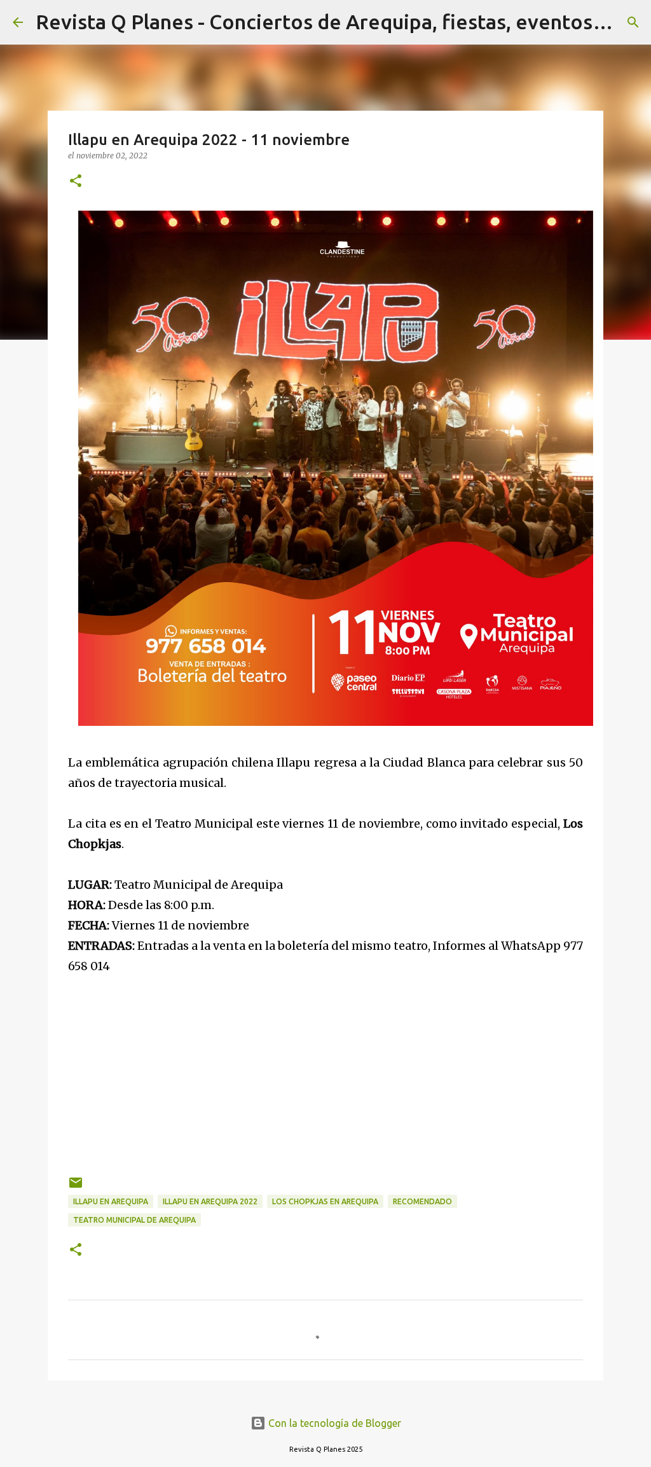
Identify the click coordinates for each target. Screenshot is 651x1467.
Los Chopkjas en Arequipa (325, 1201)
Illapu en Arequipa (110, 1201)
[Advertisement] (325, 1066)
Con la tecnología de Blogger (333, 1423)
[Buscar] (633, 22)
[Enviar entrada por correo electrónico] (75, 1187)
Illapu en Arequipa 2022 (210, 1201)
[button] (75, 181)
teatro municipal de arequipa (134, 1220)
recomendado (422, 1201)
